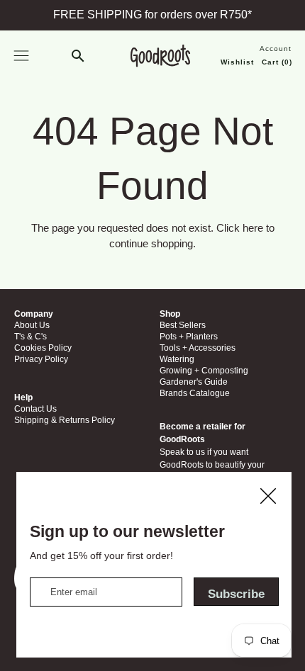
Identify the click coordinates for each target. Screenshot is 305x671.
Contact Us (205, 509)
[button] (78, 57)
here (253, 228)
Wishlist (236, 62)
